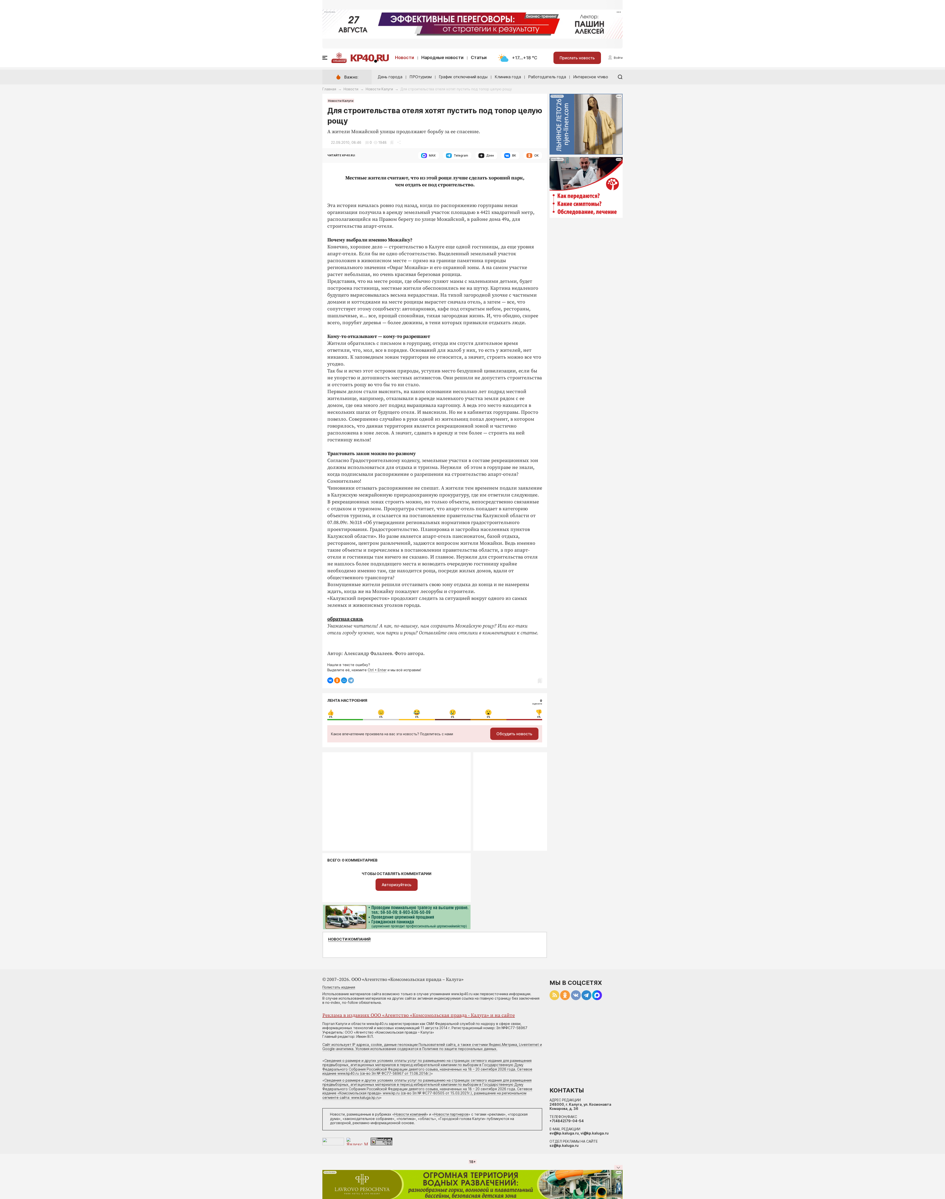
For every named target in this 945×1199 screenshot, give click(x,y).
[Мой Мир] (344, 680)
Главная (329, 89)
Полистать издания (338, 987)
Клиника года (508, 76)
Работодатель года (547, 76)
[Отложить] (392, 142)
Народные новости (442, 57)
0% (330, 717)
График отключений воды (463, 76)
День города (390, 76)
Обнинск (339, 61)
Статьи (479, 57)
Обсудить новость (514, 733)
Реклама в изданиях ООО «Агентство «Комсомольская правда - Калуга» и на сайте (418, 1015)
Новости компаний (349, 939)
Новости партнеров (451, 1114)
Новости (404, 57)
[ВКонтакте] (330, 680)
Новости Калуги (379, 89)
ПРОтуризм (421, 76)
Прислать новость (577, 57)
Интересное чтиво (590, 76)
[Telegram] (351, 680)
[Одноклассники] (337, 680)
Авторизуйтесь (396, 884)
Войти (618, 58)
